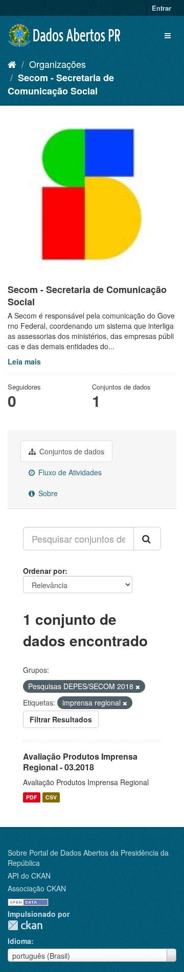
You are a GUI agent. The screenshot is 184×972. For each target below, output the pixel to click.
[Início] (12, 63)
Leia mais (24, 361)
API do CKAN (29, 875)
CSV (51, 797)
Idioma (19, 941)
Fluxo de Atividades (69, 472)
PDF (31, 797)
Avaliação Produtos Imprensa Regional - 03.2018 (80, 761)
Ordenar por (44, 571)
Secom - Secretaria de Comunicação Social (61, 84)
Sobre (47, 493)
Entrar (161, 8)
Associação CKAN (37, 888)
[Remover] (137, 687)
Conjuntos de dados (70, 451)
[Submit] (147, 538)
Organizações (57, 63)
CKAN (25, 925)
